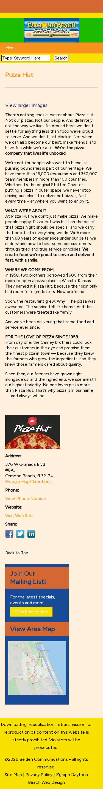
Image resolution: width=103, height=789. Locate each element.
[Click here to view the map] (38, 693)
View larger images (26, 105)
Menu (10, 48)
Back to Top (16, 552)
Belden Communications (44, 759)
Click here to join (31, 611)
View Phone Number (25, 498)
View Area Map (32, 629)
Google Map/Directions (28, 481)
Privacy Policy (39, 774)
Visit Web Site (19, 515)
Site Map (13, 774)
